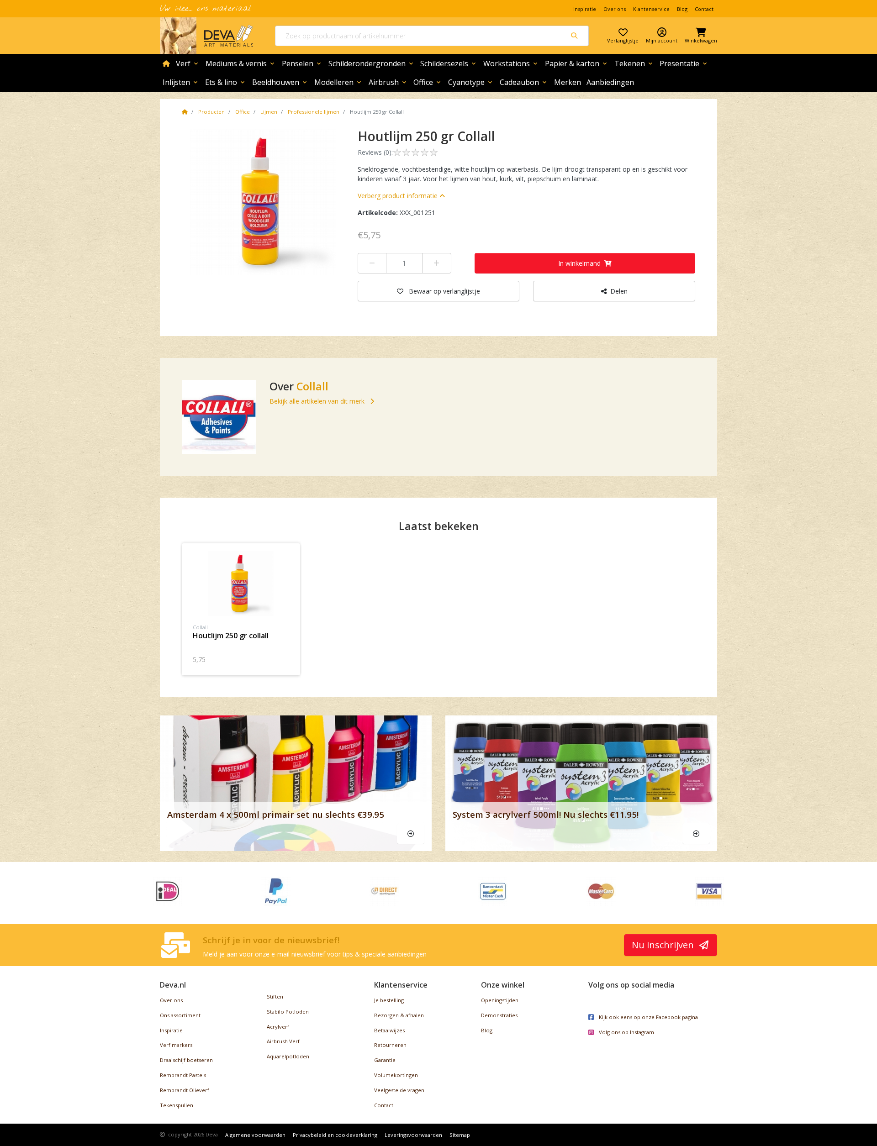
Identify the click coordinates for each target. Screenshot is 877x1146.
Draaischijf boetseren (186, 1060)
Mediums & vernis (241, 63)
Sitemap (459, 1134)
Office (427, 82)
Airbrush (388, 82)
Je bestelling (389, 1000)
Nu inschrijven (664, 945)
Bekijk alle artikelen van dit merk (317, 401)
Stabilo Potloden (288, 1011)
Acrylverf (278, 1026)
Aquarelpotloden (288, 1056)
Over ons (614, 8)
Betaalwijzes (389, 1030)
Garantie (385, 1060)
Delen (619, 291)
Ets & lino (225, 82)
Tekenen (634, 63)
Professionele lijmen (313, 111)
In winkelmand (579, 263)
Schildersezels (448, 63)
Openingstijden (499, 1000)
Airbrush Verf (283, 1041)
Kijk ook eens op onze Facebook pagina (647, 1017)
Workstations (511, 63)
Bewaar (444, 291)
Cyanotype (471, 82)
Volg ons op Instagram (625, 1032)
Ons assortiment (180, 1015)
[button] (401, 195)
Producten (211, 111)
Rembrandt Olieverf (184, 1090)
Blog (682, 8)
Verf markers (176, 1044)
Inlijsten (181, 82)
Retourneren (390, 1044)
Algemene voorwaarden (255, 1134)
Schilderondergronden (371, 63)
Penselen (302, 63)
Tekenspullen (176, 1105)
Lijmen (268, 111)
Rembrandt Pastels (183, 1075)
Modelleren (338, 82)
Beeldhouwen (280, 82)
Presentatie (684, 63)
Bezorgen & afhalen (399, 1015)
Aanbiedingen (610, 82)
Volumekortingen (396, 1075)
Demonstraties (499, 1015)
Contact (704, 8)
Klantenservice (651, 8)
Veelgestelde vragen (399, 1090)
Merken (567, 82)
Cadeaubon (524, 82)
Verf (188, 63)
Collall (312, 386)
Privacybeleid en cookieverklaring (335, 1134)
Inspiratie (584, 8)
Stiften (275, 996)
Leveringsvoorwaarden (413, 1134)
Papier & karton (576, 63)
